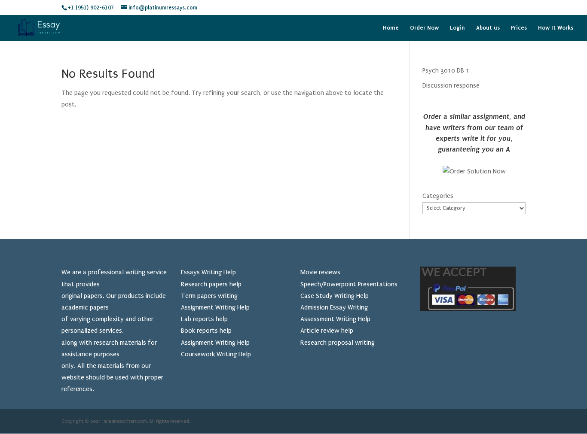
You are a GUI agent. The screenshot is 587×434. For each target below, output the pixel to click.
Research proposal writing (337, 342)
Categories (437, 196)
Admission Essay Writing (334, 307)
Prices (519, 28)
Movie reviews (320, 272)
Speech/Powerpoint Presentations (348, 284)
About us (488, 28)
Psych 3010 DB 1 (445, 70)
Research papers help (211, 284)
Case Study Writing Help (334, 296)
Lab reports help (204, 319)
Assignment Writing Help (215, 307)
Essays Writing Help (208, 272)
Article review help (326, 330)
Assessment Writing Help (335, 319)
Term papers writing (209, 296)
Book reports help (206, 330)
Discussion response (451, 85)
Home (391, 28)
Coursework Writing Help (216, 354)
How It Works (555, 28)
